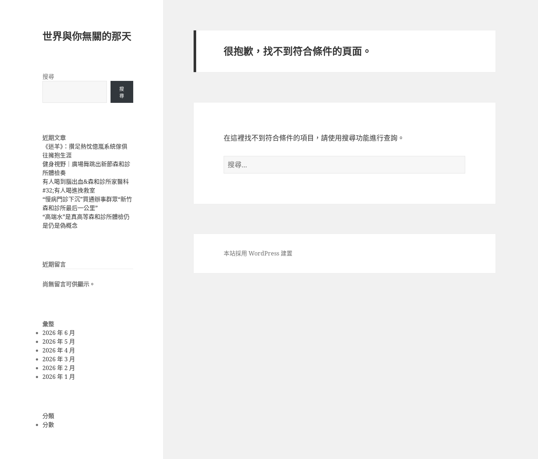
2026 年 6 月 (58, 333)
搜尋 (48, 76)
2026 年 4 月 (58, 350)
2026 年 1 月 (58, 377)
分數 (48, 425)
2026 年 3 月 (58, 359)
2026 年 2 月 (58, 368)
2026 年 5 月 (58, 341)
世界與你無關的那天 (86, 36)
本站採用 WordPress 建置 (258, 253)
